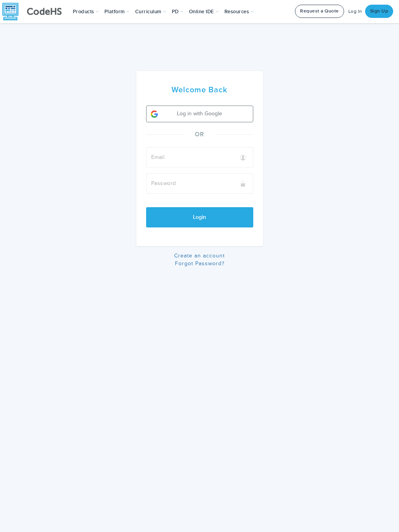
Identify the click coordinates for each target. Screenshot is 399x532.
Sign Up (379, 11)
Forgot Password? (199, 263)
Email (158, 157)
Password (163, 183)
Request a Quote (319, 11)
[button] (86, 11)
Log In (355, 11)
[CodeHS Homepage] (35, 11)
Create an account (199, 255)
